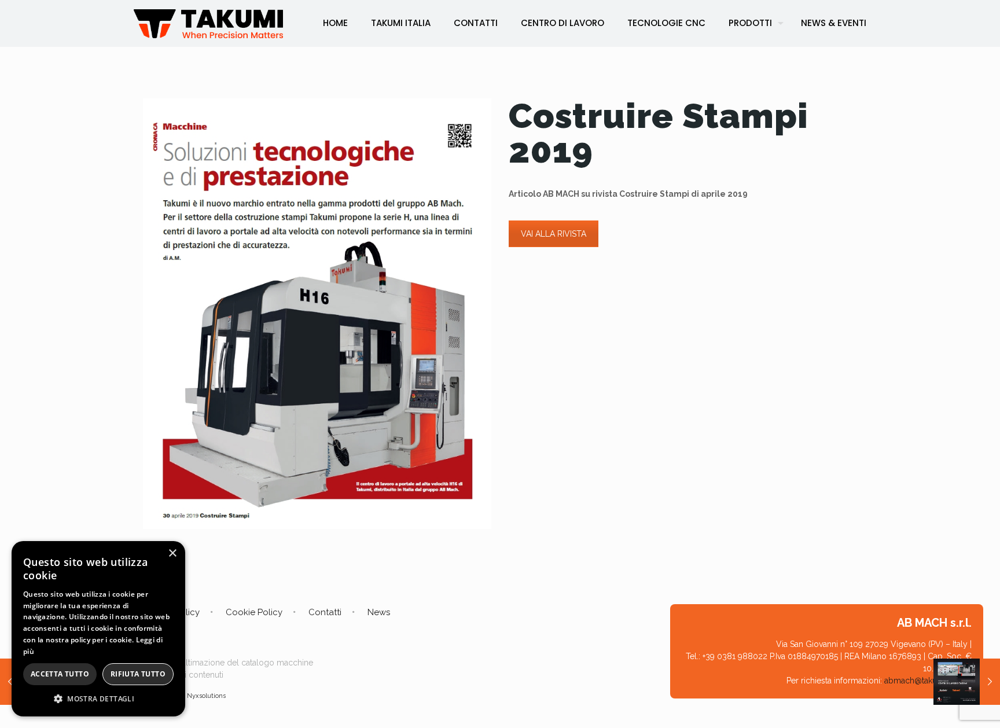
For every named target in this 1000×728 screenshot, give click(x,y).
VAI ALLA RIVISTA (553, 233)
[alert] (98, 628)
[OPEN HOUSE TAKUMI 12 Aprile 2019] (966, 682)
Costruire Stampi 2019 (658, 133)
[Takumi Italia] (208, 23)
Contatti (324, 612)
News (378, 612)
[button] (98, 699)
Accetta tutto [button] (60, 674)
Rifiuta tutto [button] (138, 674)
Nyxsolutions (206, 696)
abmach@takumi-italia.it (928, 680)
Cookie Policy (254, 612)
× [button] (172, 553)
